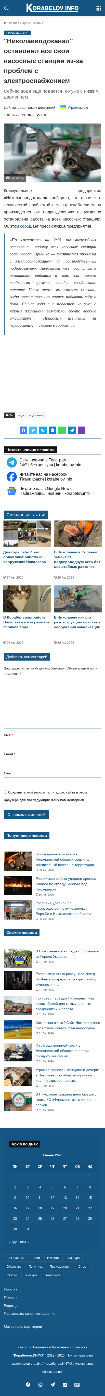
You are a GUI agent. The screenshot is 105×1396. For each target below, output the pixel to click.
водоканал (36, 415)
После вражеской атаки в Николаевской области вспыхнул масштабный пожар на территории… (67, 859)
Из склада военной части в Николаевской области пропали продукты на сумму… (62, 1050)
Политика (36, 1266)
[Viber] (81, 430)
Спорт (83, 1266)
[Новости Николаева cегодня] (52, 8)
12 (52, 1198)
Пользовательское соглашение (30, 1314)
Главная (13, 23)
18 (40, 1208)
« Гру (13, 1242)
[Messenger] (52, 430)
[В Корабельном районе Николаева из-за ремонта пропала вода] (27, 598)
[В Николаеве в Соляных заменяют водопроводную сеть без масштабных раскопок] (78, 534)
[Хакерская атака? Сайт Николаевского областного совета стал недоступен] (18, 1029)
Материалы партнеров (23, 1327)
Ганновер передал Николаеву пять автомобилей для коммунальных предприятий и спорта (65, 1003)
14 (77, 1198)
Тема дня (30, 1275)
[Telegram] (72, 430)
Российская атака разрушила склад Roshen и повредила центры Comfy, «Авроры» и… (66, 979)
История (53, 1258)
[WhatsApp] (62, 430)
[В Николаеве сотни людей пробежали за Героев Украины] (18, 958)
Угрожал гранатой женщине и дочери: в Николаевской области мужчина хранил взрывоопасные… (67, 1075)
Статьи (12, 1275)
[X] (33, 430)
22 (90, 1208)
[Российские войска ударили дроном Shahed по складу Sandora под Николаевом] (18, 885)
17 (27, 1208)
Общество (14, 1266)
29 (90, 1219)
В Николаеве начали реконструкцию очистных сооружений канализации (77, 622)
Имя (8, 735)
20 (65, 1208)
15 (90, 1198)
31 (27, 1229)
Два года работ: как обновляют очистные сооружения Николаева (24, 557)
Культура (73, 1258)
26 (52, 1219)
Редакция (12, 1306)
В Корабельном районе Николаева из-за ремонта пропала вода (26, 622)
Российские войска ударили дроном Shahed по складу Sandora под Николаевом (66, 884)
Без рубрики (15, 1258)
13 (65, 1198)
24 (27, 1219)
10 (27, 1198)
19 (52, 1208)
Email (9, 754)
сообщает (29, 226)
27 (65, 1219)
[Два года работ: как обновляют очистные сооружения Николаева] (27, 534)
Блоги (36, 1258)
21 (77, 1208)
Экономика (52, 1275)
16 (15, 1208)
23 (15, 1219)
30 (15, 1229)
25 (40, 1219)
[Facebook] (23, 430)
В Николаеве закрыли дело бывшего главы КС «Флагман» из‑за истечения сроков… (67, 1099)
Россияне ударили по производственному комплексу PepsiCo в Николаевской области (63, 908)
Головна (11, 1298)
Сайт (7, 773)
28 (77, 1219)
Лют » (24, 1242)
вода (21, 415)
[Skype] (43, 430)
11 (40, 1198)
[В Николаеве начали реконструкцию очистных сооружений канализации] (78, 598)
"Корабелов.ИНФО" (28, 1355)
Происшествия (32, 23)
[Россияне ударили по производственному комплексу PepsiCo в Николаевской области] (18, 910)
